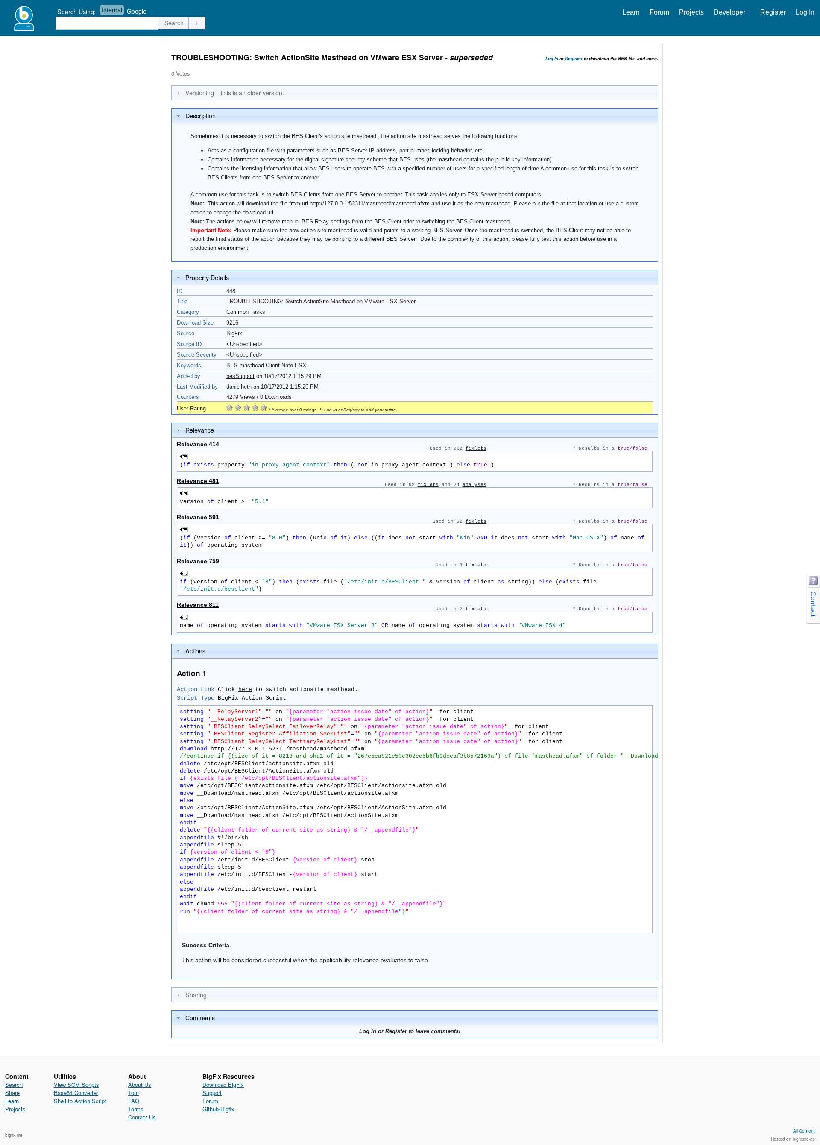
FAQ (133, 1101)
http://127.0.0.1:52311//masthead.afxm (370, 203)
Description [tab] (200, 115)
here (245, 689)
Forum (659, 12)
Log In (805, 12)
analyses (474, 484)
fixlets (476, 448)
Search (14, 1085)
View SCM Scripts (76, 1085)
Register (773, 12)
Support (212, 1093)
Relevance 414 (198, 444)
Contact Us (142, 1117)
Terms (136, 1109)
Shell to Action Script (80, 1101)
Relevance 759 (198, 561)
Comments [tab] (200, 1017)
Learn (631, 12)
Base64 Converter (76, 1093)
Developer (729, 12)
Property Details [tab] (207, 277)
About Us (139, 1085)
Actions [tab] (195, 650)
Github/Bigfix (218, 1109)
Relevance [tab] (199, 429)
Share (12, 1093)
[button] (174, 23)
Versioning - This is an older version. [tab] (234, 92)
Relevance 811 (198, 604)
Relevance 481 (198, 480)
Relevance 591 (198, 517)
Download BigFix (223, 1085)
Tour (133, 1093)
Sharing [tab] (196, 994)
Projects (691, 12)
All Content (804, 1131)
